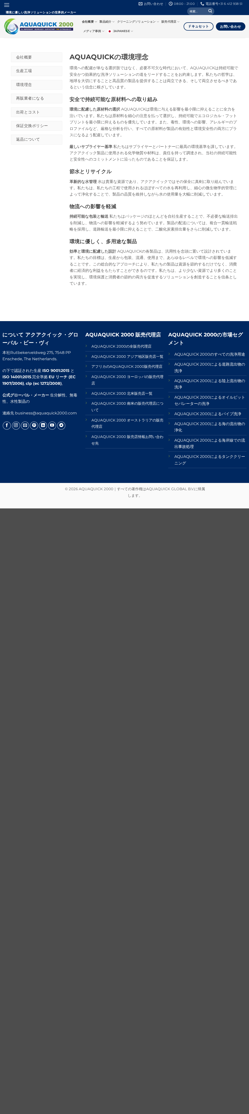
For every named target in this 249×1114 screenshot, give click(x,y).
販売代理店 (168, 21)
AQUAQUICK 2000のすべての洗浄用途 (209, 354)
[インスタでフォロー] (16, 425)
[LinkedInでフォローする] (43, 425)
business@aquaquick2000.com (46, 413)
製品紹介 (105, 21)
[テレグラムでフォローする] (61, 425)
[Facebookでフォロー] (7, 425)
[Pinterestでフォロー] (34, 425)
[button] (7, 5)
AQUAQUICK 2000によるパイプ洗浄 (207, 413)
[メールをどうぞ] (25, 425)
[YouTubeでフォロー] (52, 425)
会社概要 (88, 21)
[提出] (210, 11)
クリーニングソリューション (136, 21)
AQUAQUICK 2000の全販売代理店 (121, 346)
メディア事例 (92, 31)
